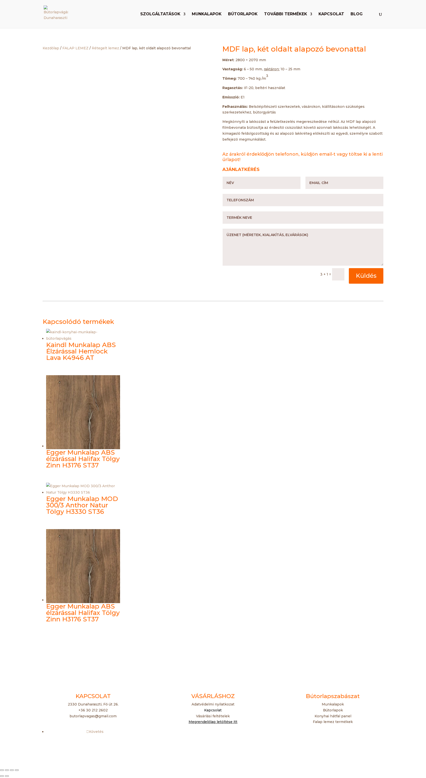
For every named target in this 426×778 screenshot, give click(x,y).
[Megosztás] (12, 770)
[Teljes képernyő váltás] (7, 770)
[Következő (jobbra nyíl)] (7, 776)
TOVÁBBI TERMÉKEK (285, 14)
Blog (357, 14)
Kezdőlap (51, 48)
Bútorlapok (243, 14)
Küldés (366, 275)
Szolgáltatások (160, 14)
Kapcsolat (331, 14)
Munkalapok (207, 14)
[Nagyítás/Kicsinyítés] (2, 770)
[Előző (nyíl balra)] (2, 776)
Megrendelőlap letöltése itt (213, 722)
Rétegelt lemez (105, 48)
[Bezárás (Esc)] (17, 770)
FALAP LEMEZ (75, 48)
